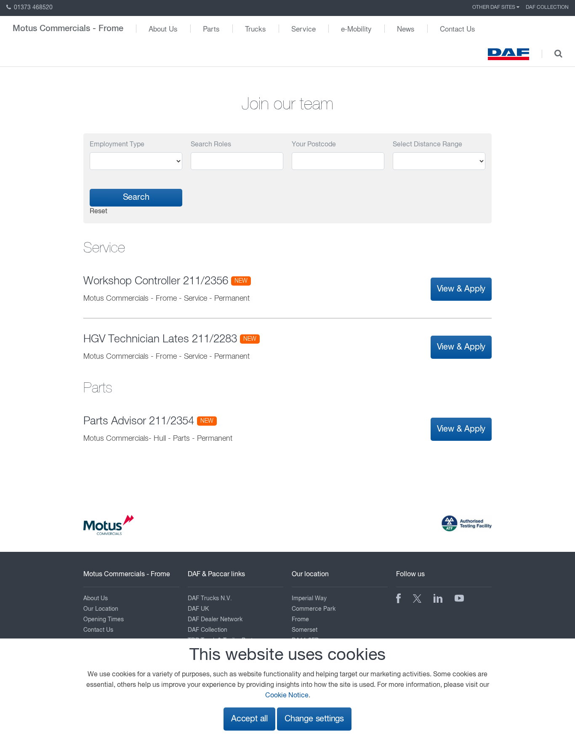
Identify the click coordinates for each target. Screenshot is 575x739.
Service (303, 28)
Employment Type (117, 144)
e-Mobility (356, 28)
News (406, 28)
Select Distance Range (427, 144)
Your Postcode (314, 144)
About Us (163, 28)
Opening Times (103, 619)
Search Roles (211, 144)
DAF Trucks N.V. (210, 598)
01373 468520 (32, 8)
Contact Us (457, 28)
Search (136, 197)
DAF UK (198, 609)
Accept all (249, 719)
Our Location (100, 609)
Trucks (255, 28)
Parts (211, 28)
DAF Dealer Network (215, 619)
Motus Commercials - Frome (68, 28)
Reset (98, 211)
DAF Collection (547, 7)
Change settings (314, 719)
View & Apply (461, 289)
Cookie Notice (287, 695)
